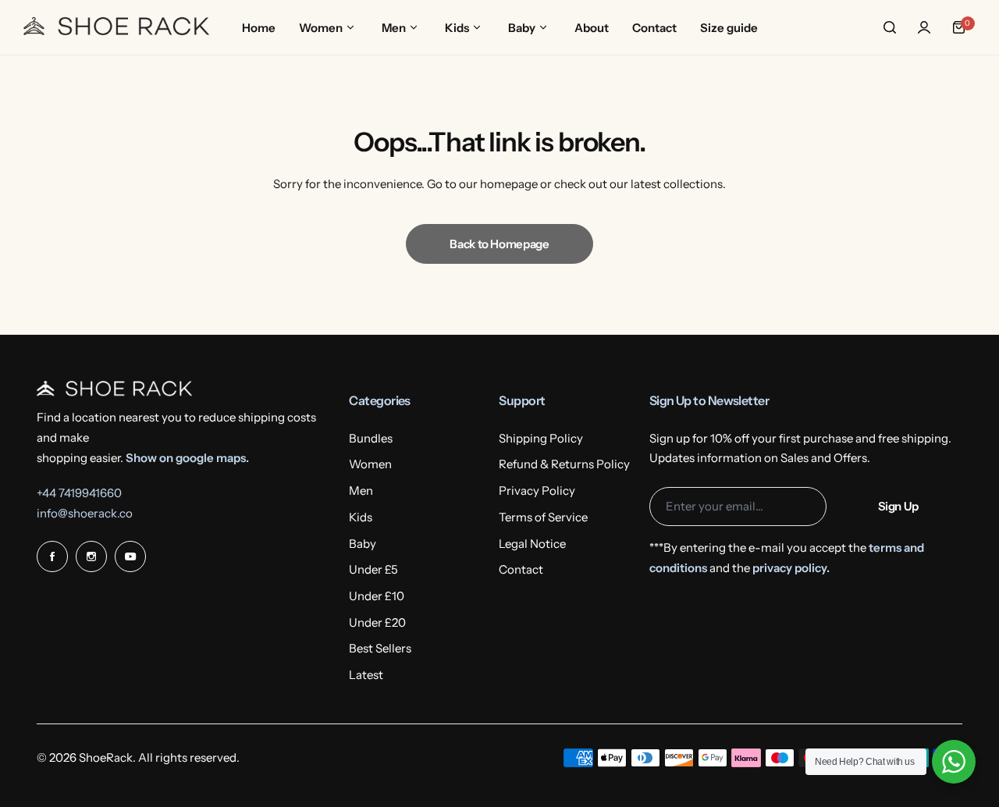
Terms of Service (543, 517)
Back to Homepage (499, 243)
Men (361, 490)
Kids (360, 517)
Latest (366, 674)
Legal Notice (532, 543)
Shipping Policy (541, 438)
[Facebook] (52, 556)
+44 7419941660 (79, 492)
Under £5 (373, 569)
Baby (362, 543)
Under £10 (376, 595)
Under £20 (377, 622)
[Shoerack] (116, 27)
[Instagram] (91, 556)
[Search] (890, 27)
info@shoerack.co (85, 513)
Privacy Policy (537, 490)
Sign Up (898, 506)
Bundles (371, 438)
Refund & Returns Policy (564, 464)
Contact (521, 569)
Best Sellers (380, 648)
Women (370, 464)
